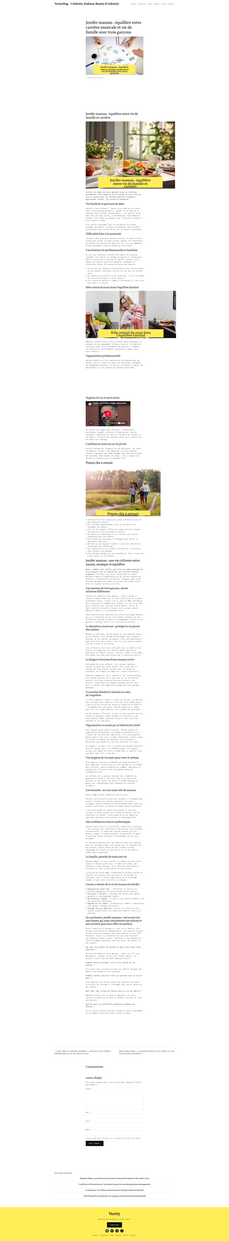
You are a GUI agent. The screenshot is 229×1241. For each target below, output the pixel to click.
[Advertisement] (114, 97)
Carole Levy (92, 77)
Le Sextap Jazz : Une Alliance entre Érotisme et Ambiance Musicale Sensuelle (114, 1190)
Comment (89, 1089)
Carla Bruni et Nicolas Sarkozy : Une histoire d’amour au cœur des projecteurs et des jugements (114, 1184)
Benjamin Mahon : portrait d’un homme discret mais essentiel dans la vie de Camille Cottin (114, 1178)
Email (88, 1121)
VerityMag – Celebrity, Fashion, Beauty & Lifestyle (87, 4)
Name (88, 1112)
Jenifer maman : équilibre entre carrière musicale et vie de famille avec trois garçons (113, 27)
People (101, 77)
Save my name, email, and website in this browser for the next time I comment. (114, 1138)
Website (88, 1129)
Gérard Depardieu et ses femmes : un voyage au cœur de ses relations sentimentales (114, 1196)
